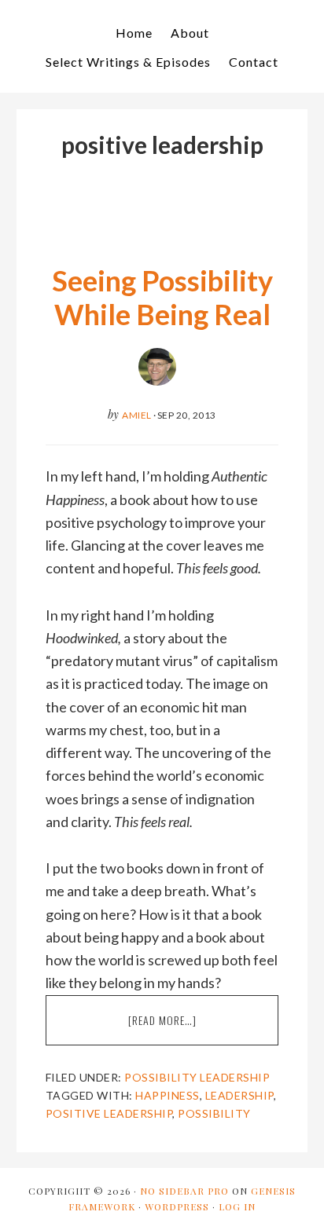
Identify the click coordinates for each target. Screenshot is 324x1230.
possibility (214, 1113)
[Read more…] (189, 1028)
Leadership (239, 1095)
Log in (237, 1206)
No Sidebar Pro (184, 1190)
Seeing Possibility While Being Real (162, 297)
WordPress (177, 1206)
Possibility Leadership (197, 1077)
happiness (167, 1095)
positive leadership (109, 1113)
